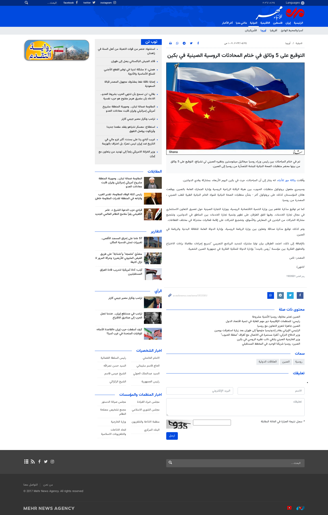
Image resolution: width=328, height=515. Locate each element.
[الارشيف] (26, 462)
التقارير (156, 231)
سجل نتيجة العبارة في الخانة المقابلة (283, 422)
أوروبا (263, 30)
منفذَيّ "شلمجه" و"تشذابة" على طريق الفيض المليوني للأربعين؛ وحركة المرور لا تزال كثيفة (118, 258)
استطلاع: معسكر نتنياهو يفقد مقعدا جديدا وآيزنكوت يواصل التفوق (131, 129)
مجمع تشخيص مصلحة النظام (113, 412)
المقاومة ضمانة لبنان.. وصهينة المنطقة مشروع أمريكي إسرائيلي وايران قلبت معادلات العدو (129, 109)
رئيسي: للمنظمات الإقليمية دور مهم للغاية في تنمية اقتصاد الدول (263, 321)
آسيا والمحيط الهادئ (292, 30)
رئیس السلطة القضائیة (113, 358)
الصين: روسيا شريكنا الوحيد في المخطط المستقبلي (271, 344)
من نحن (48, 485)
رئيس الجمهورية (150, 381)
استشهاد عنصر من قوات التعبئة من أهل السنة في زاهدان (126, 51)
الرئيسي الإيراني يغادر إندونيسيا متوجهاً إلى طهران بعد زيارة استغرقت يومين (257, 330)
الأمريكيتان (251, 30)
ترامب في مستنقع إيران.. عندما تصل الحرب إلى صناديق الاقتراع (121, 316)
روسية (298, 362)
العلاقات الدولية (268, 362)
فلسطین (277, 23)
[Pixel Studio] (287, 508)
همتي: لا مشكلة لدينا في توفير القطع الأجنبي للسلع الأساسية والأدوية (129, 71)
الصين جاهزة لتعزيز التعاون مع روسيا (278, 326)
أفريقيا (273, 30)
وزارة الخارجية (118, 422)
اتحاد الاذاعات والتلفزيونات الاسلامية (113, 432)
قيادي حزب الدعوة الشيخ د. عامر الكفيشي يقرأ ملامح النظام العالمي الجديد (118, 212)
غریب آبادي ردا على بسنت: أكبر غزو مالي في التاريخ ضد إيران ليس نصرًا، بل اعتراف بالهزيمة (128, 141)
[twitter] (46, 462)
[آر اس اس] (32, 462)
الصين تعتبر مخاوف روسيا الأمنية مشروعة (276, 317)
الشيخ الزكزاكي (118, 381)
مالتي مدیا (241, 23)
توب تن (151, 42)
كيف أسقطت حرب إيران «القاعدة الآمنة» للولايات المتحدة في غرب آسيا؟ (119, 331)
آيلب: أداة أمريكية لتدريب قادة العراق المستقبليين (121, 272)
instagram (106, 3)
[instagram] (52, 462)
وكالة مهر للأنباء (287, 180)
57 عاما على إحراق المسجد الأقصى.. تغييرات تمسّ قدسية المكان (121, 240)
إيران (288, 23)
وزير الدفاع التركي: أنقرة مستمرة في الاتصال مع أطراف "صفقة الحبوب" (260, 335)
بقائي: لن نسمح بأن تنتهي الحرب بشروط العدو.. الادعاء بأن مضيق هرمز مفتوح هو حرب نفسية (127, 96)
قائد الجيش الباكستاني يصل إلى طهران (133, 61)
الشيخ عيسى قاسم (115, 373)
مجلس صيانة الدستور (114, 402)
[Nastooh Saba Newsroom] (298, 508)
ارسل (172, 435)
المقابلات (155, 172)
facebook (69, 3)
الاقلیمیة (265, 23)
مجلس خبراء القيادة (148, 402)
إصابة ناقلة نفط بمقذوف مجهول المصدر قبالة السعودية (129, 84)
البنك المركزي (152, 430)
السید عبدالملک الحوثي (146, 373)
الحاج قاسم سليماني (148, 366)
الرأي (158, 291)
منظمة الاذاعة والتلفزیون (146, 422)
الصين (286, 362)
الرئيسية (298, 23)
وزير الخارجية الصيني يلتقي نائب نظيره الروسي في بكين (268, 339)
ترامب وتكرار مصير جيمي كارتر (138, 119)
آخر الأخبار (227, 23)
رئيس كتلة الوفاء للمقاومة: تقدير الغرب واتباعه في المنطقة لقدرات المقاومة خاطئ (118, 196)
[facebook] (39, 462)
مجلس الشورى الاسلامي (146, 410)
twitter (87, 3)
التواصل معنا (30, 485)
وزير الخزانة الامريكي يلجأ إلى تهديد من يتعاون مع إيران (127, 154)
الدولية (253, 23)
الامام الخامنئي (151, 358)
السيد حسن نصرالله (115, 366)
